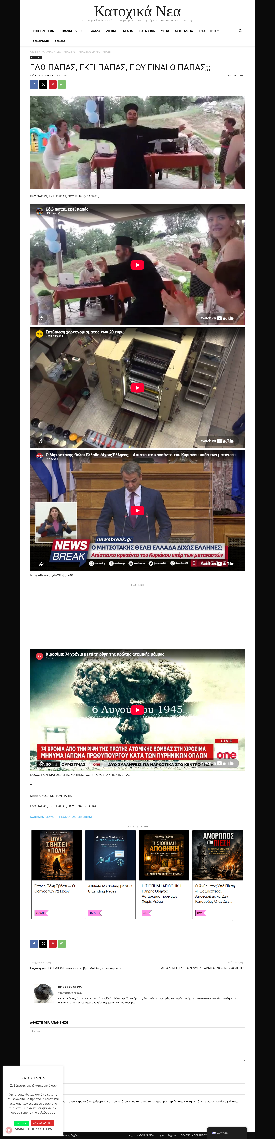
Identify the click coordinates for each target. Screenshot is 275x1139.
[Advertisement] (137, 615)
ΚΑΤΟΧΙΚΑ (47, 51)
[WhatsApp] (62, 84)
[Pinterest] (53, 84)
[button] (240, 31)
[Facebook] (34, 84)
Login (161, 1135)
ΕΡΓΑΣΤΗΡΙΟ (207, 31)
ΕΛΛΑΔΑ (95, 31)
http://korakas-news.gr (70, 992)
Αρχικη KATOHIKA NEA (141, 1135)
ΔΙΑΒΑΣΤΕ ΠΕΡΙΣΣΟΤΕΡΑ (33, 1129)
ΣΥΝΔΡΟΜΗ (41, 41)
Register (172, 1135)
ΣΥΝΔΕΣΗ (61, 41)
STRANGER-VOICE (72, 31)
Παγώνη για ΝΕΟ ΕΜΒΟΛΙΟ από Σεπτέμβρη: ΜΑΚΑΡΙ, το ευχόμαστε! (76, 968)
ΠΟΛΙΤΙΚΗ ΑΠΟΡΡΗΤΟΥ (194, 1135)
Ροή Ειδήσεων (43, 31)
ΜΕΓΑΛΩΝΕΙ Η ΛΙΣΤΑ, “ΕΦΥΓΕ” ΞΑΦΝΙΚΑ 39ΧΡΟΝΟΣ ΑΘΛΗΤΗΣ (203, 968)
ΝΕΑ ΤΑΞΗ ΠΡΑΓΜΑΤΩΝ (139, 31)
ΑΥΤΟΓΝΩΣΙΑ (184, 31)
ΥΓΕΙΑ (165, 31)
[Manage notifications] (9, 1130)
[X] (43, 84)
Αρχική (34, 51)
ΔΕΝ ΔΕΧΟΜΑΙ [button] (42, 1123)
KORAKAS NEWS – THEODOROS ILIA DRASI (61, 817)
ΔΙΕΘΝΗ (111, 31)
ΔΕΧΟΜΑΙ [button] (21, 1123)
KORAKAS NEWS (44, 75)
